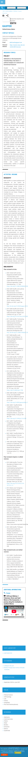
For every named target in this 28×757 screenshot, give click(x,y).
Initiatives (15, 11)
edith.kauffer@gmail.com (16, 42)
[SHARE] (7, 16)
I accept (18, 753)
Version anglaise (8, 11)
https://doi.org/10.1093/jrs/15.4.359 (16, 418)
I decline (4, 755)
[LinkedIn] (11, 7)
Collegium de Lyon (9, 665)
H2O (4, 11)
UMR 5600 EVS (8, 653)
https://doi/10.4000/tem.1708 (15, 390)
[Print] (3, 16)
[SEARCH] (2, 8)
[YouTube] (21, 7)
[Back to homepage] (14, 3)
